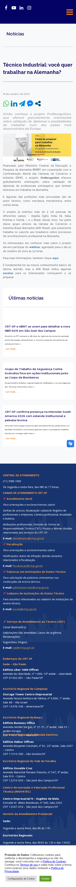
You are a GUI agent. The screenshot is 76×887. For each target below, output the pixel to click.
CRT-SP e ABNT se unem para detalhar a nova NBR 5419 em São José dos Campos (37, 328)
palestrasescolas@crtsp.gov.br (31, 587)
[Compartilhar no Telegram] (22, 103)
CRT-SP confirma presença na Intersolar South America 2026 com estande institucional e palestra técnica (38, 416)
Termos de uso (29, 864)
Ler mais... (11, 348)
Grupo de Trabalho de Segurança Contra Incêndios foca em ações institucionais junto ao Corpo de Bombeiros (36, 373)
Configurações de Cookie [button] (21, 878)
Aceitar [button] (45, 878)
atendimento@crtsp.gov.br (28, 538)
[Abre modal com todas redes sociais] (38, 103)
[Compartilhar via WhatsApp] (6, 103)
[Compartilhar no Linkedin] (14, 103)
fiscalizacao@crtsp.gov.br (28, 566)
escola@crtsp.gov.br (25, 609)
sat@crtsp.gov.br (24, 647)
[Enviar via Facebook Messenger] (30, 103)
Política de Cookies (54, 861)
